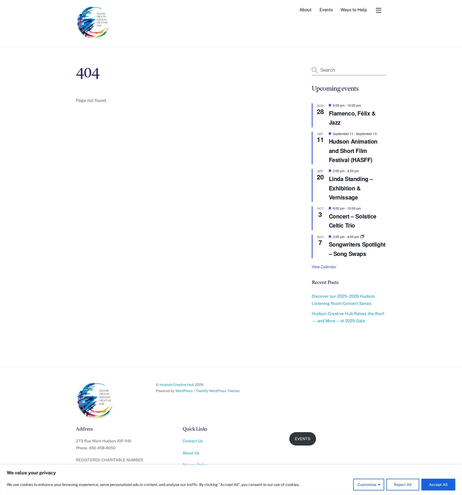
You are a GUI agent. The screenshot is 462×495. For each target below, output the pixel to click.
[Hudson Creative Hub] (93, 23)
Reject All (402, 484)
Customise (366, 484)
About (305, 9)
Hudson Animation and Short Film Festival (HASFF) (353, 150)
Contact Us (193, 441)
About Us (191, 453)
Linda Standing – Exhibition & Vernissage (351, 188)
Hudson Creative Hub (177, 385)
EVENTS (302, 438)
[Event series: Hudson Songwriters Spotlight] (362, 236)
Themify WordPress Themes (217, 391)
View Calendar (324, 266)
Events (326, 9)
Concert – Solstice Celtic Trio (352, 220)
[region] (231, 480)
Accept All (438, 484)
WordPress (184, 391)
